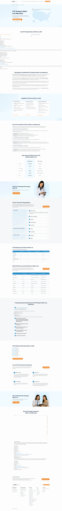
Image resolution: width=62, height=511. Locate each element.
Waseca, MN (14, 350)
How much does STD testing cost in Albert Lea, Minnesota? (22, 327)
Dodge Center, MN (14, 351)
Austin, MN (13, 347)
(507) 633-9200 (3, 63)
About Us (38, 488)
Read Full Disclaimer (45, 479)
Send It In (32, 219)
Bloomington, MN (14, 348)
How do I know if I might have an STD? (22, 307)
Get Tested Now (47, 1)
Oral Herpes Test (31, 502)
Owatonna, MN (14, 349)
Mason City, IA (14, 353)
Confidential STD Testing (23, 488)
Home (22, 1)
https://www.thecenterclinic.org (4, 64)
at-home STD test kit (20, 204)
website (15, 50)
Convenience (32, 231)
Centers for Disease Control (46, 488)
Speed (31, 238)
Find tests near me (46, 484)
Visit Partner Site (16, 193)
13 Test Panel (30, 489)
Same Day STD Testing (22, 489)
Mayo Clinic (44, 490)
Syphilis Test (30, 503)
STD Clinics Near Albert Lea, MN (34, 1)
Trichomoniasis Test (31, 504)
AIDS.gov (44, 489)
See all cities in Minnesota (17, 358)
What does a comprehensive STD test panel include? (22, 324)
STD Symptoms (22, 493)
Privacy (31, 228)
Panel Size (32, 235)
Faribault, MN (14, 355)
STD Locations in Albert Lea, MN (26, 1)
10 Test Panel (30, 488)
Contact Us (38, 489)
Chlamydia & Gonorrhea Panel (32, 490)
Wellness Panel (30, 505)
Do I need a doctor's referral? (20, 335)
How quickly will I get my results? (21, 333)
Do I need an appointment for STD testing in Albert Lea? (21, 331)
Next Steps (32, 225)
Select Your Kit (32, 210)
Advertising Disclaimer (41, 1)
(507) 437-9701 (3, 47)
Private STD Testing (14, 489)
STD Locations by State (23, 490)
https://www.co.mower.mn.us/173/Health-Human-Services (24, 454)
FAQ (37, 490)
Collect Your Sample (33, 216)
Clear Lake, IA (14, 352)
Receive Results (33, 222)
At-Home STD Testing (14, 490)
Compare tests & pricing (17, 19)
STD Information (14, 488)
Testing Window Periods (23, 494)
